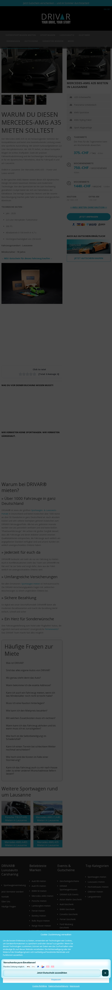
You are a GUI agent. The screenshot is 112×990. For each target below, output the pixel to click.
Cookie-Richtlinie (39, 986)
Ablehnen (56, 971)
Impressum (75, 986)
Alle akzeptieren (56, 963)
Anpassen (56, 979)
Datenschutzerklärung (58, 986)
